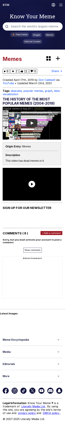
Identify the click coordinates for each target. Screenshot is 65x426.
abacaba (16, 90)
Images (36, 35)
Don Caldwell (46, 80)
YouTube (8, 83)
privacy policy (27, 413)
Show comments (32, 250)
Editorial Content (32, 41)
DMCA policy (51, 413)
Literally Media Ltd (33, 406)
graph (48, 90)
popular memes (33, 90)
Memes (49, 35)
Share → (56, 71)
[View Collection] (49, 59)
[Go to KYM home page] (6, 4)
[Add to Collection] (58, 59)
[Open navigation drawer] (61, 5)
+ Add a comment (51, 233)
